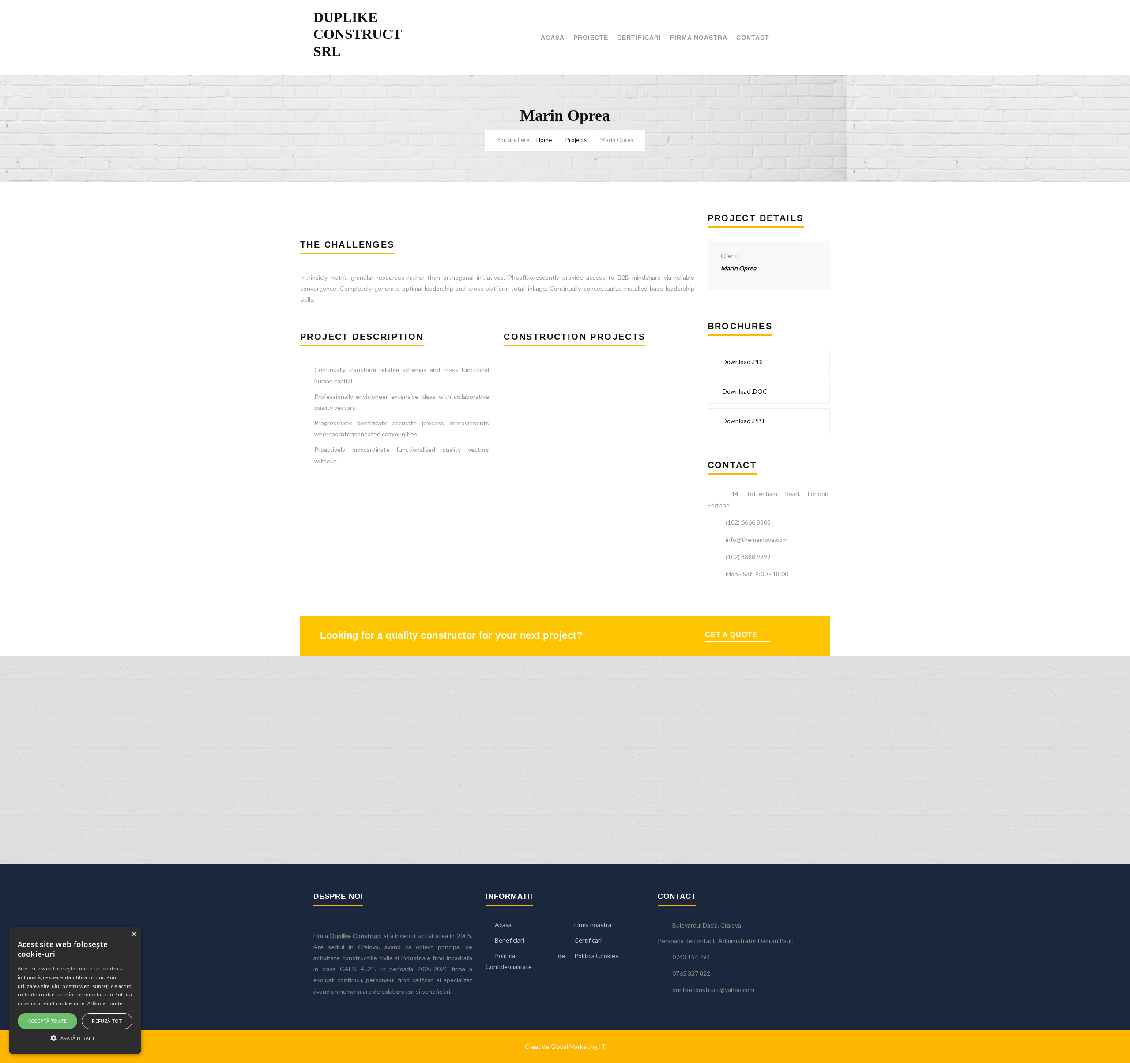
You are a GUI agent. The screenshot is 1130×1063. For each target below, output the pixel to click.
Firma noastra (698, 37)
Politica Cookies (596, 955)
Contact (752, 37)
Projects (576, 139)
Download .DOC (744, 391)
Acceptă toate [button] (47, 1021)
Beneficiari (509, 940)
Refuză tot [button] (107, 1021)
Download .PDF (743, 361)
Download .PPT (743, 420)
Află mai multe (104, 1003)
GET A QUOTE (731, 635)
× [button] (133, 934)
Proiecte (590, 37)
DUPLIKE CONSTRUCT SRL (357, 34)
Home (544, 139)
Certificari (639, 37)
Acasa (553, 37)
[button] (75, 1038)
